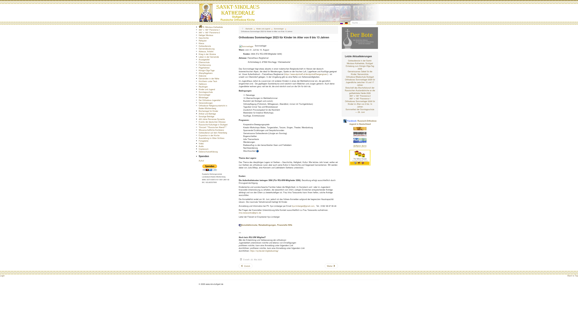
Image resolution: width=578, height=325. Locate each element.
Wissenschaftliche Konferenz (211, 129)
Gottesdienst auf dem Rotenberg (213, 132)
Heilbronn (203, 83)
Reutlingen (203, 86)
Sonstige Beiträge (206, 116)
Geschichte (204, 37)
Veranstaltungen (206, 102)
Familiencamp (205, 64)
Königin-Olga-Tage (206, 70)
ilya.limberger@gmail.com (303, 205)
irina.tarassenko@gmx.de (250, 212)
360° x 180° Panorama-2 (209, 32)
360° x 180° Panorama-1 (209, 29)
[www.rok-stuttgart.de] (289, 13)
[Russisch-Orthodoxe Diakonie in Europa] (360, 146)
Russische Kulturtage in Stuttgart (213, 124)
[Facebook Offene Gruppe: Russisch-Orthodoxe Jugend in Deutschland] (345, 120)
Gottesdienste (205, 46)
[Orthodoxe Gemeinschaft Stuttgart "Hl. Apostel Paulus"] (360, 128)
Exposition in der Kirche (209, 135)
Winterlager (203, 97)
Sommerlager (204, 94)
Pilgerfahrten (204, 67)
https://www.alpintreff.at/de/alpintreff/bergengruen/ (306, 74)
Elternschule (204, 62)
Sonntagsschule (206, 92)
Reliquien (203, 40)
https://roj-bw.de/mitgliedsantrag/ (264, 250)
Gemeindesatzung (206, 48)
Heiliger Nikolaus (206, 35)
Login (2, 275)
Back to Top (572, 275)
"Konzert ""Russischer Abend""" (213, 127)
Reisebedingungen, (267, 224)
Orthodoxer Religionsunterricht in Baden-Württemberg (213, 107)
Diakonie (202, 75)
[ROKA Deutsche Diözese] (360, 140)
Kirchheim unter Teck (208, 81)
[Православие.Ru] (360, 133)
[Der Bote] (360, 37)
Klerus (201, 43)
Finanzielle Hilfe (284, 224)
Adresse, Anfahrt (206, 51)
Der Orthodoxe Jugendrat (210, 100)
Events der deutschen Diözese (212, 121)
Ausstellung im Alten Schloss (211, 138)
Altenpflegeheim (206, 73)
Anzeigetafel (204, 59)
